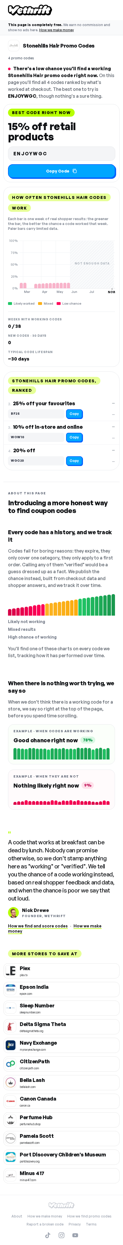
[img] (61, 266)
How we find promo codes (89, 1216)
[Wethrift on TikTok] (47, 1235)
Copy (74, 414)
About (16, 1216)
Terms (91, 1224)
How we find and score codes (38, 925)
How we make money (56, 30)
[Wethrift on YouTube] (75, 1235)
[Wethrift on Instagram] (61, 1235)
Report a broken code (45, 1224)
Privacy (75, 1224)
